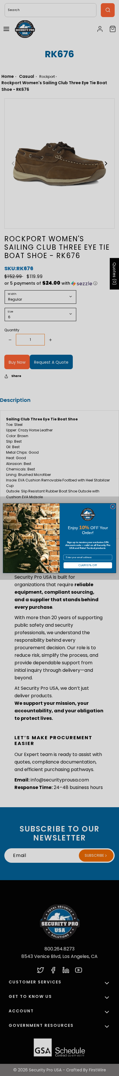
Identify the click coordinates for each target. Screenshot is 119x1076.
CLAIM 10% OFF (88, 565)
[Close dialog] (113, 506)
